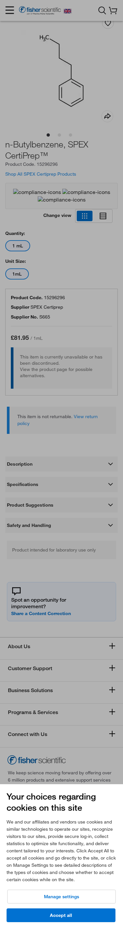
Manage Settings (61, 897)
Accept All (61, 915)
